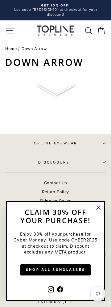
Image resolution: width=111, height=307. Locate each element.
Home (11, 48)
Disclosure (54, 162)
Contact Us (55, 183)
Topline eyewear (54, 143)
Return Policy (55, 192)
